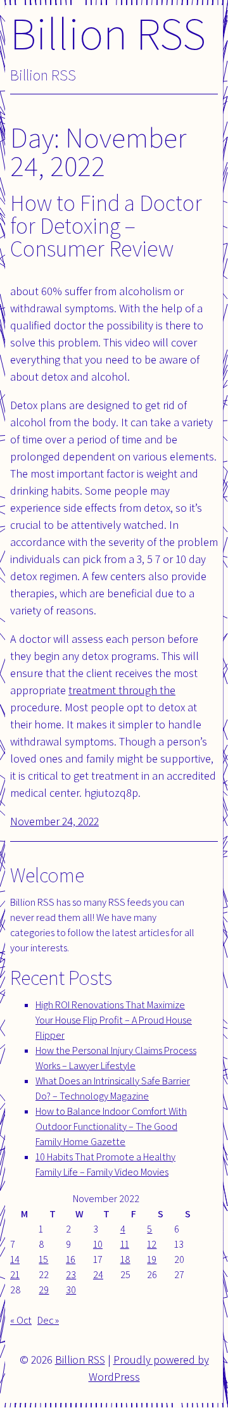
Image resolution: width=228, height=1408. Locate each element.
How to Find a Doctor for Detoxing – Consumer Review (106, 225)
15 (43, 1259)
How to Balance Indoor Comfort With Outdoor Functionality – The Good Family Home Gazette (111, 1126)
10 (98, 1244)
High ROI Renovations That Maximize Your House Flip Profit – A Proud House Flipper (113, 1020)
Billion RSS (108, 33)
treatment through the (121, 690)
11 (124, 1244)
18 (125, 1259)
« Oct (21, 1320)
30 (71, 1290)
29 (44, 1290)
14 (15, 1259)
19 (151, 1259)
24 (98, 1274)
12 (151, 1244)
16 (70, 1259)
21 (15, 1274)
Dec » (48, 1320)
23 (71, 1274)
